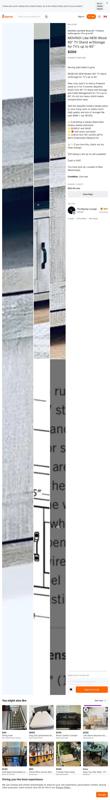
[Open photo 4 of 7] (41, 527)
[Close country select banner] (107, 3)
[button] (100, 700)
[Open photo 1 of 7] (17, 359)
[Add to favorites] (71, 689)
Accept (102, 794)
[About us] (99, 16)
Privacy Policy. (63, 787)
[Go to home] (7, 17)
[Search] (46, 16)
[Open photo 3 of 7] (58, 191)
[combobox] (30, 16)
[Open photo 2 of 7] (41, 191)
